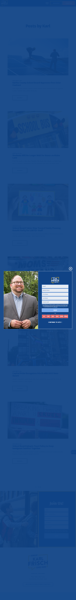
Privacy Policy (60, 306)
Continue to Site (54, 322)
